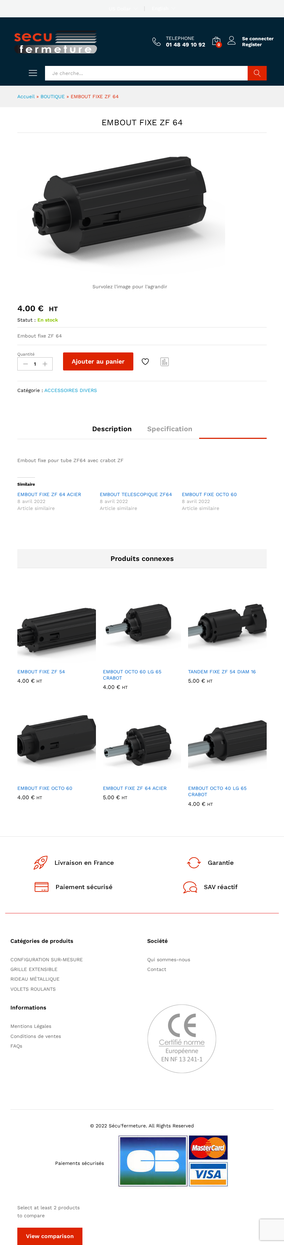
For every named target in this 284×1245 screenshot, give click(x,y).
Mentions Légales (30, 1026)
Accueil (26, 96)
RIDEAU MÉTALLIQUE (35, 979)
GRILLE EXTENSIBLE (33, 969)
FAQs (16, 1046)
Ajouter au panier (98, 361)
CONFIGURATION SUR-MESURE (46, 959)
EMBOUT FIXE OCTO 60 (209, 494)
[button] (39, 660)
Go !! (257, 73)
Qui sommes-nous (168, 959)
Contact (156, 969)
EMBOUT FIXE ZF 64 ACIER (49, 494)
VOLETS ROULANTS (33, 989)
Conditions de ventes (37, 1036)
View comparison (50, 1236)
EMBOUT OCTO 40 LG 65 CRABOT (217, 791)
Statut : (26, 320)
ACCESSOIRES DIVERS (70, 390)
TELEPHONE (180, 38)
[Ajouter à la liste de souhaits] (146, 361)
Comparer (165, 361)
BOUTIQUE (53, 96)
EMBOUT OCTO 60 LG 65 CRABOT (132, 675)
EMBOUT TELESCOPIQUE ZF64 (136, 494)
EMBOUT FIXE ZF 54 (41, 671)
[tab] (112, 431)
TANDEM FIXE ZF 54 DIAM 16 (222, 671)
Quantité (26, 354)
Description (112, 428)
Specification (169, 428)
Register (252, 44)
